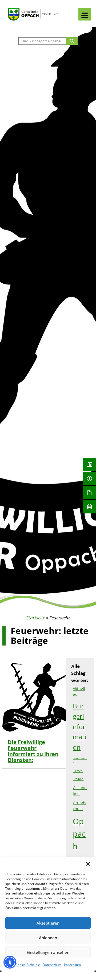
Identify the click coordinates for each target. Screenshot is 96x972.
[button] (88, 864)
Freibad (78, 779)
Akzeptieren (48, 923)
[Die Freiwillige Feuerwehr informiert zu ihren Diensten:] (12, 698)
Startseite (35, 618)
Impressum (72, 964)
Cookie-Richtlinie (27, 964)
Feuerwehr (80, 760)
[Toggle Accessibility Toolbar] (10, 962)
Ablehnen (48, 937)
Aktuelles (79, 691)
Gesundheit (80, 790)
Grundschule (79, 805)
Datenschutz (52, 964)
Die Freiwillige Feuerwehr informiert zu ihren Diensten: (33, 750)
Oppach (79, 834)
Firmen (78, 771)
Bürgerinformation (79, 726)
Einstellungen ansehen (48, 952)
